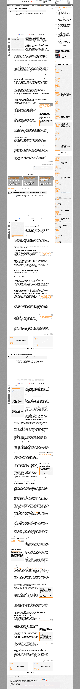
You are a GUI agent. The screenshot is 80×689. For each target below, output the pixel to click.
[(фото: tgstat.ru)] (46, 643)
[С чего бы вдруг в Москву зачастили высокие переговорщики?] (12, 340)
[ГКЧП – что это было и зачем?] (57, 225)
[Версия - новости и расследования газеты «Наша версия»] (15, 2)
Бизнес (41, 5)
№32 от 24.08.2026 (26, 1)
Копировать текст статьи (9, 55)
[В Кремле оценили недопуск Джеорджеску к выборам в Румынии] (46, 458)
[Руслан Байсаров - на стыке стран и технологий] (57, 148)
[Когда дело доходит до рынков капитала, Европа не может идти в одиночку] (57, 70)
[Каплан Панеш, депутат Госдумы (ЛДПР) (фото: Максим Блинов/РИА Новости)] (46, 316)
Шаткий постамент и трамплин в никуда (17, 236)
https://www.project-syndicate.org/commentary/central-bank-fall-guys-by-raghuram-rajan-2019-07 (39, 162)
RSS (42, 679)
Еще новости (63, 45)
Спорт (45, 5)
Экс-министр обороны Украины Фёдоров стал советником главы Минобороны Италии (17, 401)
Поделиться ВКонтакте (9, 39)
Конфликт (30, 5)
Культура (49, 5)
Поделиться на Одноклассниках (9, 46)
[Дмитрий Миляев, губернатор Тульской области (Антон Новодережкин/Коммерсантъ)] (46, 296)
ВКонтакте (44, 679)
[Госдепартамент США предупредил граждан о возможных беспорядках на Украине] (36, 341)
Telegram (43, 679)
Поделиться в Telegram (9, 52)
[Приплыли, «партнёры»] (36, 168)
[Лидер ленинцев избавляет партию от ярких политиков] (12, 666)
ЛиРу (45, 679)
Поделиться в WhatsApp (9, 48)
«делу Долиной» (43, 242)
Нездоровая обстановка (16, 49)
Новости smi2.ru (11, 350)
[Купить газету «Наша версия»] (23, 1)
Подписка (25, 2)
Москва (54, 5)
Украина (21, 5)
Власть (26, 5)
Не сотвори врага (45, 2)
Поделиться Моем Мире (9, 42)
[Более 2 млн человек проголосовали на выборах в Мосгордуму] (17, 544)
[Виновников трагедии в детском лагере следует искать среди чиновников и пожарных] (57, 128)
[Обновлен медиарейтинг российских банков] (57, 116)
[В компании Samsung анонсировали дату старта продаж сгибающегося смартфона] (57, 95)
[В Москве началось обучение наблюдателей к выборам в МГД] (46, 622)
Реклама (29, 2)
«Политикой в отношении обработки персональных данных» (45, 685)
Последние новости (63, 7)
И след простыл (68, 3)
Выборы (38, 396)
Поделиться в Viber (9, 50)
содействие (35, 512)
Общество (36, 5)
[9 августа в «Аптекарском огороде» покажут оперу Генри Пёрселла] (57, 139)
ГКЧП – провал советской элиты (57, 4)
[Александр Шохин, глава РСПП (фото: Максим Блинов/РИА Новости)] (46, 253)
